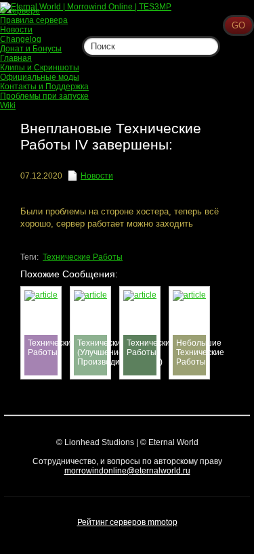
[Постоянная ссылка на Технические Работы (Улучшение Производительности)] (90, 295)
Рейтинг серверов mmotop (127, 522)
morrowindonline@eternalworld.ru (127, 471)
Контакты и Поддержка (44, 86)
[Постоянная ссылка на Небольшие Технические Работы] (189, 295)
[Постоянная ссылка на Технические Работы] (41, 295)
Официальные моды (39, 77)
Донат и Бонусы (31, 48)
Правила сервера (34, 20)
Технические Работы (83, 257)
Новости (97, 176)
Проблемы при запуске (44, 96)
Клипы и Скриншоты (39, 67)
